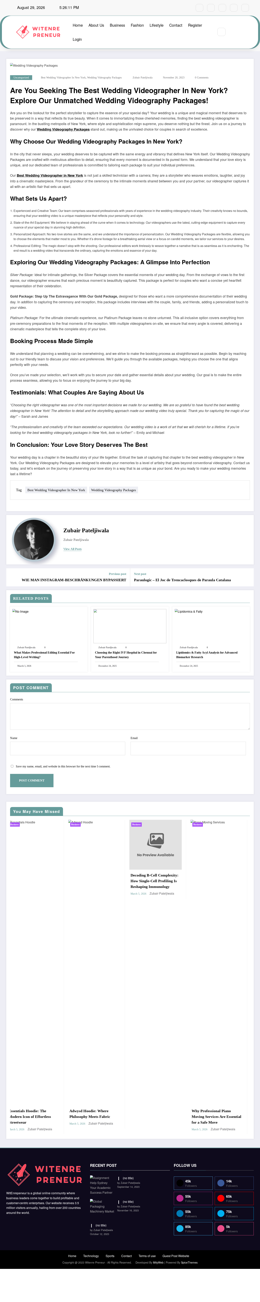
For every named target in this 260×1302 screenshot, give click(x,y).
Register (195, 25)
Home (78, 25)
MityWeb (158, 1262)
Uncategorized (21, 77)
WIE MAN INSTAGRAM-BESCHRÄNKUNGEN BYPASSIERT (74, 580)
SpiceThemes (189, 1262)
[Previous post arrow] (11, 577)
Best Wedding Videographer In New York (63, 77)
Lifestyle (156, 25)
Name (13, 738)
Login (77, 39)
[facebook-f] (199, 8)
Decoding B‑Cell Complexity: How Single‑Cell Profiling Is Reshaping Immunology (67, 881)
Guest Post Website (176, 1256)
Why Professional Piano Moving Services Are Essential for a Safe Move (129, 1116)
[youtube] (245, 8)
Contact (175, 25)
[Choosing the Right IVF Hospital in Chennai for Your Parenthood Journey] (129, 625)
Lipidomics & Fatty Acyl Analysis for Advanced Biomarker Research (207, 655)
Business (117, 25)
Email (134, 738)
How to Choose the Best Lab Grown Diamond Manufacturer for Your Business (188, 868)
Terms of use (147, 1256)
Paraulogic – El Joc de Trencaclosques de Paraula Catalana (182, 580)
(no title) (128, 1178)
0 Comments (201, 77)
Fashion (137, 25)
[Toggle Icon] (241, 32)
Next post (140, 574)
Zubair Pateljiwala (142, 77)
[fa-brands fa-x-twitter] (211, 8)
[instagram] (234, 8)
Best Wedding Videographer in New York (50, 175)
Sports (110, 1256)
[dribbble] (222, 8)
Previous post (117, 574)
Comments (16, 699)
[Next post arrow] (248, 577)
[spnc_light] (232, 32)
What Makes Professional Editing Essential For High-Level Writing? (44, 655)
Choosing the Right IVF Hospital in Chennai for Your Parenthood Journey (126, 655)
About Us (96, 25)
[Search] (221, 32)
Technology (91, 1256)
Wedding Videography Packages (104, 77)
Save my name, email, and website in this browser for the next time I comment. (63, 766)
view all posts (72, 549)
